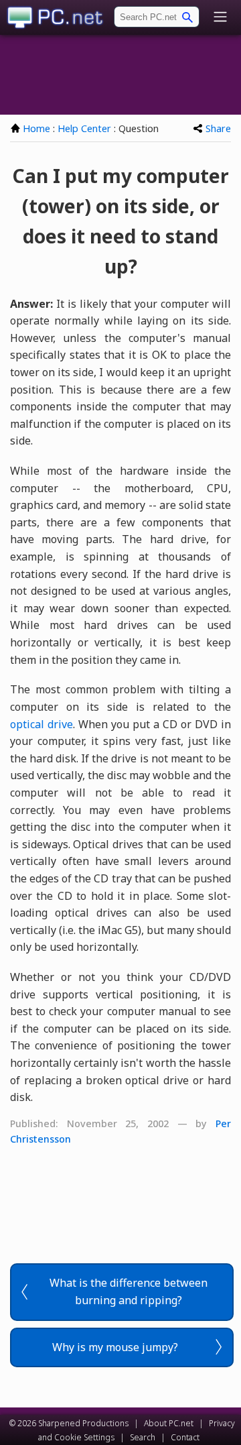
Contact (185, 1437)
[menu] (220, 18)
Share (218, 128)
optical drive (41, 724)
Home (36, 128)
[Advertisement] (120, 74)
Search (142, 1437)
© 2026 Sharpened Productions (69, 1423)
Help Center (84, 128)
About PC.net (168, 1423)
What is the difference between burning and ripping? (129, 1291)
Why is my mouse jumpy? (115, 1347)
